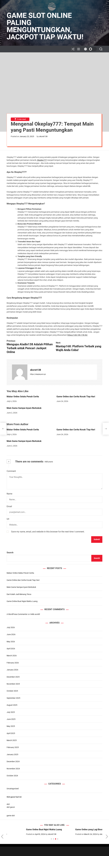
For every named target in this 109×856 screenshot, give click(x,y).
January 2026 (12, 670)
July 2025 (11, 712)
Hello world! (35, 614)
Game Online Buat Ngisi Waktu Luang (22, 601)
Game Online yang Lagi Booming (71, 829)
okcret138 (43, 136)
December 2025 (13, 677)
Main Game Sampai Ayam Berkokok (24, 408)
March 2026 (12, 656)
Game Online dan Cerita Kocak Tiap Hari (75, 396)
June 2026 (11, 634)
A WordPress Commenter (17, 614)
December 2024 (13, 761)
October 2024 (12, 776)
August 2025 (12, 705)
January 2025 (12, 754)
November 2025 (13, 684)
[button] (2, 836)
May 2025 (11, 726)
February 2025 (13, 747)
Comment (11, 471)
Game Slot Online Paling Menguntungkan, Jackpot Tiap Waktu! (45, 26)
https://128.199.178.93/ (77, 335)
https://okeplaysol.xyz (38, 374)
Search (10, 552)
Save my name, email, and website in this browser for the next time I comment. (48, 531)
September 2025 (13, 698)
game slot (11, 815)
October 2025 (12, 691)
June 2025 (11, 719)
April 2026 (11, 649)
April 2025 (11, 733)
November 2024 (13, 769)
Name (9, 493)
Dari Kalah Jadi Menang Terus (19, 594)
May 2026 (11, 642)
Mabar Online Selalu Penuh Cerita (23, 396)
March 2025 (12, 740)
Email (9, 506)
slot (8, 804)
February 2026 (13, 663)
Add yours (49, 462)
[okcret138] (19, 372)
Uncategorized (13, 789)
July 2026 (11, 627)
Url (8, 519)
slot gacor (11, 807)
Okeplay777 (42, 160)
